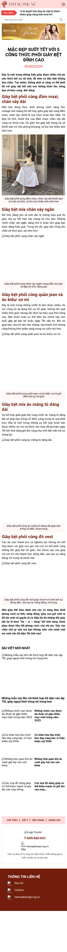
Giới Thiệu (12, 820)
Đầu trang (38, 820)
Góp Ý (25, 820)
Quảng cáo (54, 820)
